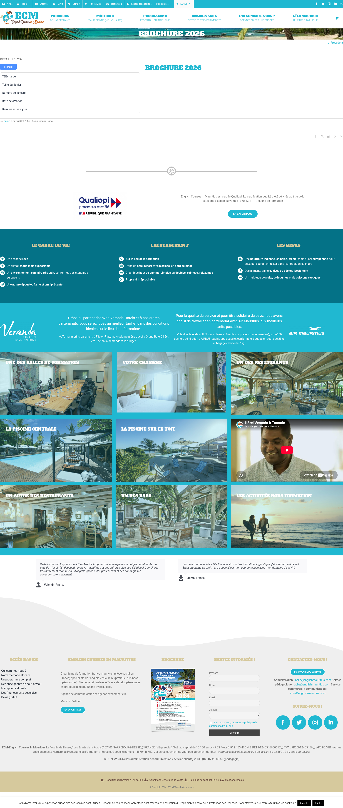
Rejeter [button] (318, 803)
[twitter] (299, 722)
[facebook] (283, 722)
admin (7, 121)
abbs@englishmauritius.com (312, 684)
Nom (212, 685)
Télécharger (8, 66)
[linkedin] (331, 722)
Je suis (213, 709)
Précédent (336, 42)
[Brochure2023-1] (173, 670)
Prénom (213, 673)
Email (212, 697)
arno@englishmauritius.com (307, 693)
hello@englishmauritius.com (313, 680)
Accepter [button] (304, 803)
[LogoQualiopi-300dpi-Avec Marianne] (100, 193)
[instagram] (315, 722)
